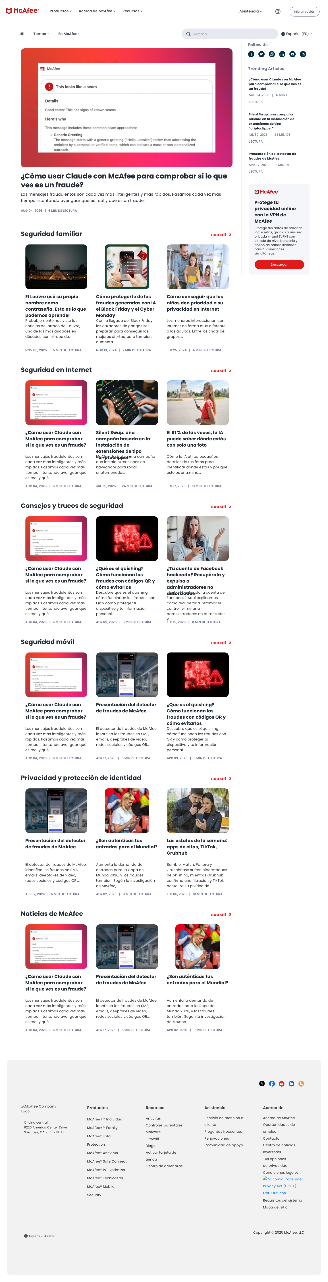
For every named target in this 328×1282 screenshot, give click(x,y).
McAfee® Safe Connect (107, 1161)
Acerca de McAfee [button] (95, 11)
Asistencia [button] (249, 11)
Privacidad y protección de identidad (81, 777)
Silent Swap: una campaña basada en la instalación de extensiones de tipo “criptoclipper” (123, 445)
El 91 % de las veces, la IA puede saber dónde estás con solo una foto (196, 438)
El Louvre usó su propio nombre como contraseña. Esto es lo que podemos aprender (55, 305)
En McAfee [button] (67, 33)
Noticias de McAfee (52, 913)
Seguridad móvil (48, 642)
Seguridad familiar (51, 234)
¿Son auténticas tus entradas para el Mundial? (127, 843)
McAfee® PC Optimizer (106, 1170)
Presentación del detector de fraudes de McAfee (126, 708)
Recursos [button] (130, 11)
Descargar (279, 264)
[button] (279, 9)
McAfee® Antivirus (102, 1153)
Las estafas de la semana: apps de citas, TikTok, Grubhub (197, 846)
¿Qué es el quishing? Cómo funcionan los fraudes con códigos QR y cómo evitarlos (125, 577)
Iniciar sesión (304, 11)
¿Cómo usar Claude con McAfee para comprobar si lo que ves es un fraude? (124, 180)
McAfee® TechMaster (105, 1178)
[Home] (23, 34)
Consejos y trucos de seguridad (72, 505)
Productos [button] (59, 11)
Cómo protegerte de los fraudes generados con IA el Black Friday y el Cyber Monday (126, 305)
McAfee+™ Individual (105, 1119)
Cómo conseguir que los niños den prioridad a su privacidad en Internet (195, 302)
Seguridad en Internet (56, 369)
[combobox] (295, 34)
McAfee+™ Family (102, 1128)
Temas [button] (39, 33)
